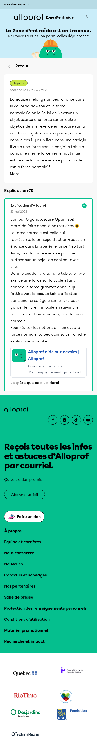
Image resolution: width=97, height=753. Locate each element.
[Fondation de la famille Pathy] (72, 674)
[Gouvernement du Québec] (25, 674)
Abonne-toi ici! (24, 494)
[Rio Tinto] (25, 697)
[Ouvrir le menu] (7, 17)
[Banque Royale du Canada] (72, 715)
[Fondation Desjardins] (25, 715)
